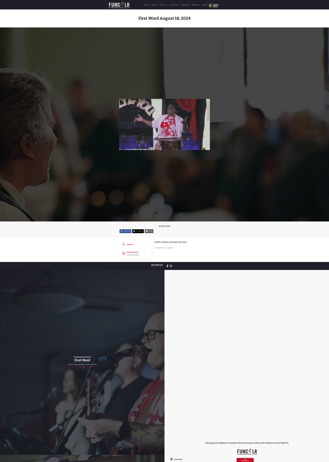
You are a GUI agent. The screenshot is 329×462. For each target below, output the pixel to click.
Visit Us (146, 5)
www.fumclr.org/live (76, 366)
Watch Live (195, 5)
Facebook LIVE (90, 366)
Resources (184, 5)
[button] (157, 5)
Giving (204, 5)
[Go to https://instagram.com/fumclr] (171, 266)
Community (173, 5)
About (154, 5)
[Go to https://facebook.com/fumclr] (167, 266)
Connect (163, 5)
